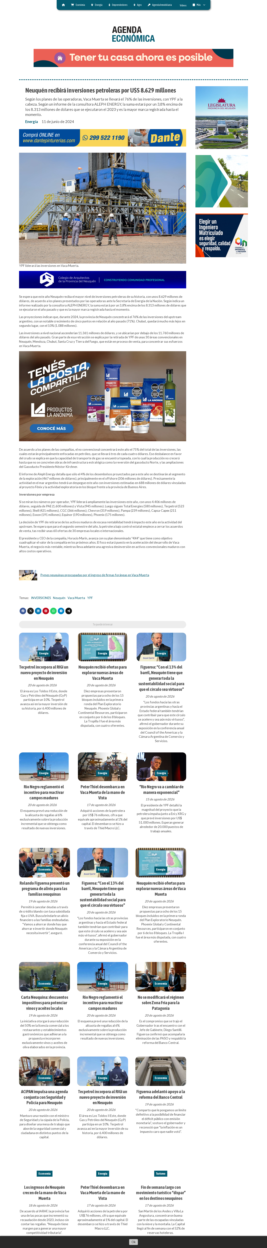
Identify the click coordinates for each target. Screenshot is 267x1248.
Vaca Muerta (76, 598)
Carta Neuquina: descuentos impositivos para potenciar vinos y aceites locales (44, 1003)
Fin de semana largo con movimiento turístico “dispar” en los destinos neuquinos (161, 1193)
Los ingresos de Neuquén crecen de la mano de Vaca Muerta (44, 1193)
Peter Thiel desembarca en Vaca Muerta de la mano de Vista (102, 792)
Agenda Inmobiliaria (162, 4)
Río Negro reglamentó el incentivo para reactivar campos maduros (44, 792)
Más (199, 4)
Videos (183, 5)
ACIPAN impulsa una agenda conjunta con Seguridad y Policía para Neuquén (44, 1097)
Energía (98, 4)
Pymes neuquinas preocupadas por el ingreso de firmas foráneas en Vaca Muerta (94, 575)
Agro (139, 4)
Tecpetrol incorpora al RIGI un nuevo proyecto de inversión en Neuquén (43, 672)
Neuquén (59, 598)
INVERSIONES (41, 598)
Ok (134, 1242)
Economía (45, 869)
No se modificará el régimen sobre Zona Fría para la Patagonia (161, 1003)
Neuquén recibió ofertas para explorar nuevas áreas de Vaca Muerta (102, 672)
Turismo (160, 1173)
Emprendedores (120, 4)
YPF (90, 598)
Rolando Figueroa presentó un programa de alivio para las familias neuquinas (45, 888)
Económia (80, 4)
